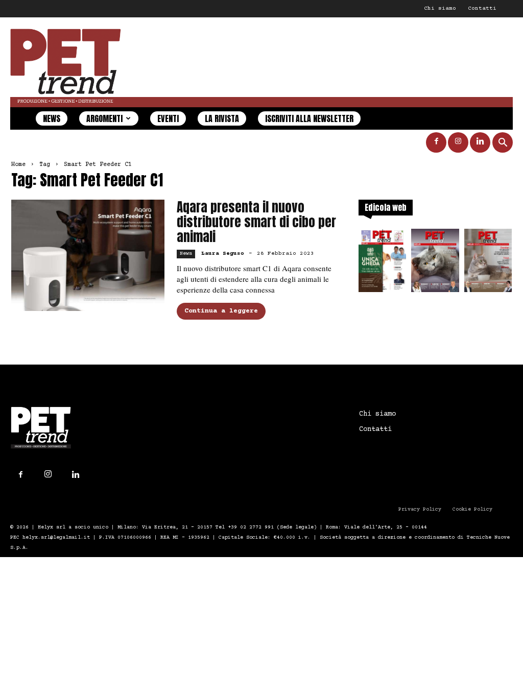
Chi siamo (440, 8)
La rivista (222, 118)
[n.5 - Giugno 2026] (488, 263)
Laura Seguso (222, 253)
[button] (502, 143)
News (51, 118)
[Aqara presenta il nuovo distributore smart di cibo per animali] (87, 255)
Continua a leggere (221, 311)
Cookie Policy (472, 509)
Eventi (168, 118)
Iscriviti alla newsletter (309, 118)
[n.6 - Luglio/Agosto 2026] (435, 263)
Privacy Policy (419, 509)
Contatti (482, 8)
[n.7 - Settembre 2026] (382, 263)
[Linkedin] (480, 142)
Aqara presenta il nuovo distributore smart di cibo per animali (256, 222)
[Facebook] (436, 142)
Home (18, 164)
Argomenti (104, 118)
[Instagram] (458, 142)
